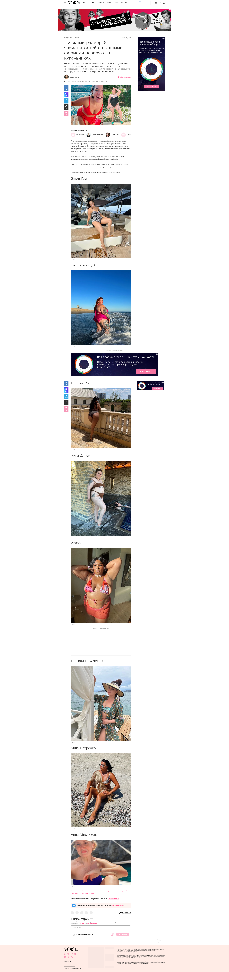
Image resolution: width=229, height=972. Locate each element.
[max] (72, 957)
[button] (129, 134)
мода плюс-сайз (72, 81)
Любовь (106, 81)
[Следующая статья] (114, 941)
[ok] (65, 957)
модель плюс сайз (82, 81)
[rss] (65, 954)
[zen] (75, 954)
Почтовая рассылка (156, 3)
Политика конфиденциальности (72, 968)
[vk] (68, 954)
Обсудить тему (125, 77)
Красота (101, 81)
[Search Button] (160, 3)
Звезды (66, 38)
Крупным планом (75, 38)
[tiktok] (68, 957)
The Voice (74, 2)
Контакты (67, 961)
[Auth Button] (164, 3)
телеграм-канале (113, 898)
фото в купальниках (93, 81)
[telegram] (72, 954)
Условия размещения (69, 966)
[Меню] (65, 3)
